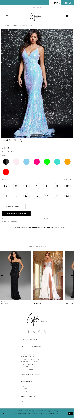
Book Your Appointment (16, 214)
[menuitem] (55, 2)
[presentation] (15, 275)
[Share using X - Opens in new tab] (21, 140)
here (38, 416)
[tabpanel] (37, 83)
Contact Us (25, 394)
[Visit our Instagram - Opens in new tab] (34, 331)
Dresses (24, 389)
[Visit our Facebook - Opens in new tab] (28, 331)
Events (23, 386)
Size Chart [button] (68, 180)
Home (7, 26)
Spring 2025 (27, 26)
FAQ (22, 401)
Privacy (24, 399)
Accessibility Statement (30, 404)
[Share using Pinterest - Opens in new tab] (15, 140)
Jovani (16, 26)
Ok (70, 413)
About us (24, 391)
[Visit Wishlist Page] (67, 16)
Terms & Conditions (28, 396)
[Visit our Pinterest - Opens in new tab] (39, 331)
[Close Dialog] (3, 413)
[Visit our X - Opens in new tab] (45, 331)
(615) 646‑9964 (26, 344)
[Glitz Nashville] (37, 16)
